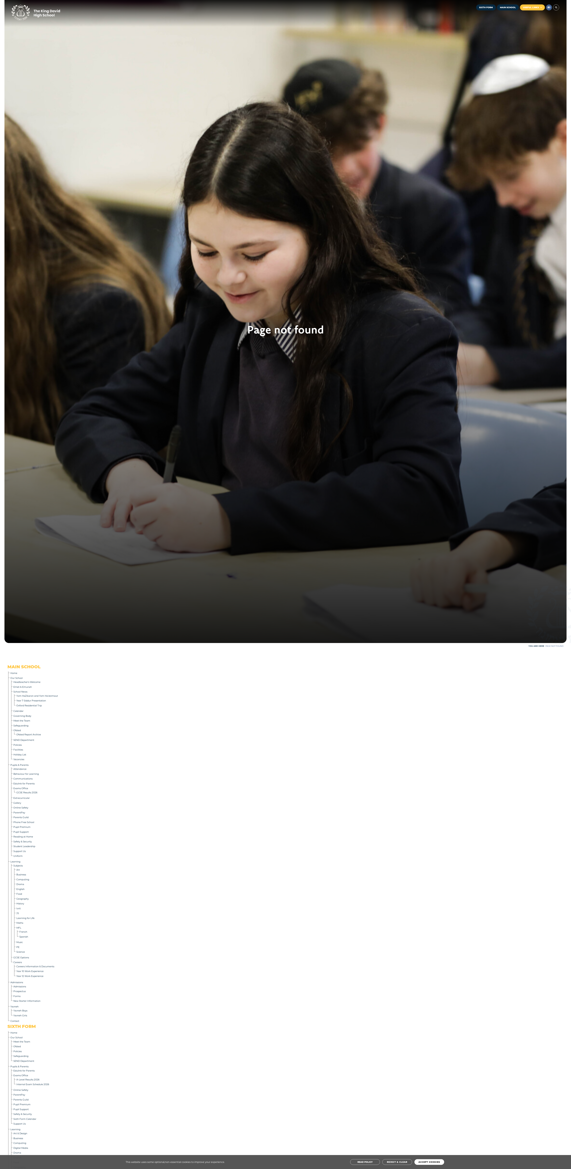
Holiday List (19, 754)
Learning (15, 861)
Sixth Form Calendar (24, 1118)
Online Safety (20, 807)
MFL (18, 927)
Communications (23, 778)
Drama (20, 884)
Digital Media (20, 1147)
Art (18, 869)
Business (21, 874)
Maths (19, 922)
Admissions (16, 982)
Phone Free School (23, 822)
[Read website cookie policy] (365, 1162)
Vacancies (18, 759)
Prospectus (19, 991)
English (20, 889)
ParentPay (19, 812)
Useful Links (531, 7)
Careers (17, 962)
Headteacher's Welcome (26, 681)
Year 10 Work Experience (30, 971)
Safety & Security (22, 841)
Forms (17, 996)
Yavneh (14, 1006)
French (23, 931)
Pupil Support (21, 831)
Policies (17, 744)
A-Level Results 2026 (27, 1079)
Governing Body (22, 715)
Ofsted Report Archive (28, 734)
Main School (508, 7)
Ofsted (17, 730)
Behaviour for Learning (26, 773)
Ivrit (18, 908)
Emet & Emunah (22, 686)
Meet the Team (21, 720)
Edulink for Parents (24, 783)
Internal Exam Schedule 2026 (32, 1084)
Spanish (23, 936)
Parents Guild (21, 817)
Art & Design (20, 1133)
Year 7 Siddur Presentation (31, 700)
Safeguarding (20, 725)
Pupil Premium (21, 826)
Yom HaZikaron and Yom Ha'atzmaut (37, 695)
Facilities (18, 749)
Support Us (19, 851)
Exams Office (20, 788)
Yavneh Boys (20, 1010)
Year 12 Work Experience (29, 976)
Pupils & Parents (19, 764)
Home (13, 673)
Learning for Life (25, 918)
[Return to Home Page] (44, 12)
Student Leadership (24, 846)
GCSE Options (21, 957)
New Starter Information (26, 1000)
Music (19, 942)
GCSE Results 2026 (26, 792)
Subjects (18, 865)
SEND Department (23, 739)
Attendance (19, 768)
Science (20, 951)
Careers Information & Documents (35, 966)
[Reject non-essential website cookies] (397, 1162)
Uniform (18, 855)
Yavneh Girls (20, 1015)
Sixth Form (486, 7)
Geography (22, 898)
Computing (22, 879)
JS (17, 913)
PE (17, 947)
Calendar (18, 710)
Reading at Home (23, 836)
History (20, 903)
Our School (16, 677)
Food (19, 893)
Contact (14, 1020)
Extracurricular (21, 797)
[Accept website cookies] (429, 1162)
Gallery (17, 802)
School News (20, 691)
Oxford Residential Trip (29, 705)
